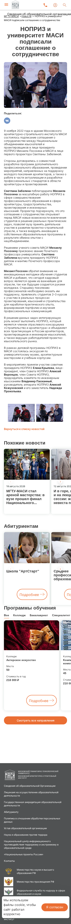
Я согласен (54, 907)
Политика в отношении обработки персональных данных (32, 820)
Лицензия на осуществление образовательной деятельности (31, 794)
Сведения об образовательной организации (39, 14)
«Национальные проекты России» (23, 854)
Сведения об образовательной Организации (29, 785)
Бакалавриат (39, 615)
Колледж (19, 615)
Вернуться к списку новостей (24, 429)
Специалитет (61, 615)
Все (6, 615)
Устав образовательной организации (25, 828)
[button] (60, 481)
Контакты (9, 860)
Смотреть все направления (35, 720)
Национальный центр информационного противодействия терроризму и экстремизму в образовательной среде (31, 844)
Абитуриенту (11, 811)
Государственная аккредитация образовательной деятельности (32, 804)
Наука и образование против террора (25, 834)
